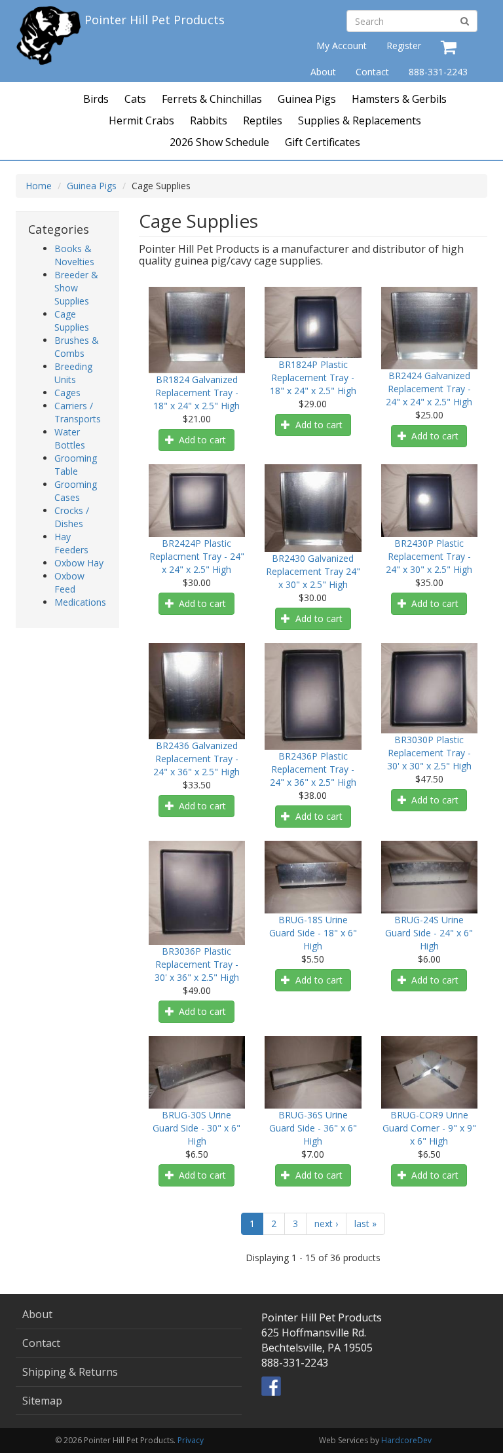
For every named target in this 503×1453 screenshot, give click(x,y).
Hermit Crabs (141, 120)
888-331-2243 (438, 71)
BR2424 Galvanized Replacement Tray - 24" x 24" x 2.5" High (429, 388)
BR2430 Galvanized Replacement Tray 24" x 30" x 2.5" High (313, 571)
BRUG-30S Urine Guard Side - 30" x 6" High (196, 1128)
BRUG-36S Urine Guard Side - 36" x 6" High (313, 1128)
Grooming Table (75, 464)
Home (39, 185)
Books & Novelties (74, 255)
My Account (341, 45)
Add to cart (201, 439)
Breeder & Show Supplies (76, 287)
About (323, 71)
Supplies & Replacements (359, 120)
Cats (135, 99)
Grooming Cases (75, 491)
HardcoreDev (406, 1440)
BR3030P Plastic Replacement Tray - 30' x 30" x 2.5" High (429, 752)
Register (403, 45)
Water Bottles (69, 438)
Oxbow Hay (78, 563)
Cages (67, 392)
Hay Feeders (71, 543)
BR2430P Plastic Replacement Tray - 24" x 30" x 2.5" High (429, 556)
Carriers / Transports (77, 412)
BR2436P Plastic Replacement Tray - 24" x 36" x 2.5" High (313, 769)
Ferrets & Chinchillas (212, 99)
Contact (372, 71)
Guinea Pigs (307, 99)
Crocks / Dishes (71, 517)
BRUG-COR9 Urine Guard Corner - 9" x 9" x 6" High (429, 1128)
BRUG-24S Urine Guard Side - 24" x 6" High (429, 932)
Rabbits (208, 120)
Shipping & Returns (70, 1372)
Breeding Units (73, 373)
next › (326, 1223)
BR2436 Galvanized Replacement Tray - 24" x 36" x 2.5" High (196, 758)
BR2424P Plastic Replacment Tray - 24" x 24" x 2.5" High (196, 556)
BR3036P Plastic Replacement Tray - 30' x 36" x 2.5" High (197, 964)
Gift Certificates (322, 142)
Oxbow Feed (69, 582)
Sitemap (42, 1400)
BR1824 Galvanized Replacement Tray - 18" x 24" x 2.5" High (196, 392)
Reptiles (262, 120)
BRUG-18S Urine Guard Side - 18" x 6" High (313, 932)
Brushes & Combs (76, 346)
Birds (96, 99)
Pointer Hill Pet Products (154, 20)
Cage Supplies (71, 320)
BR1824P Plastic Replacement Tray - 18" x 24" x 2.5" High (313, 377)
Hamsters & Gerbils (399, 99)
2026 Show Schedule (219, 142)
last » (365, 1223)
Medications (80, 602)
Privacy (190, 1440)
